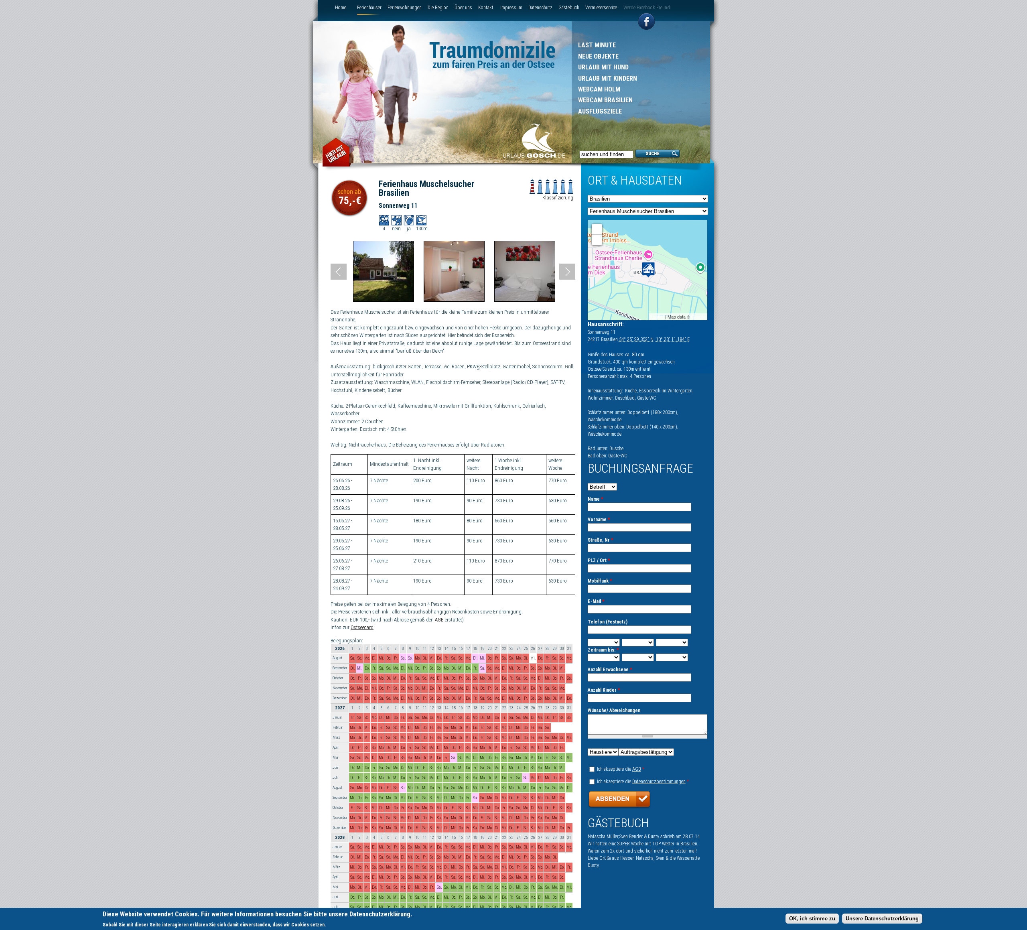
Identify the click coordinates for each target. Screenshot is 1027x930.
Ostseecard (362, 627)
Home (340, 7)
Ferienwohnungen (405, 7)
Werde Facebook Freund (646, 7)
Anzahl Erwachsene (610, 669)
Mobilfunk (600, 581)
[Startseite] (534, 142)
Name (595, 499)
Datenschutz (540, 7)
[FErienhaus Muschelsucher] (383, 300)
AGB (439, 620)
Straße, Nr (600, 540)
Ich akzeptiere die (620, 769)
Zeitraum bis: (603, 650)
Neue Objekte (598, 56)
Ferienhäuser (369, 7)
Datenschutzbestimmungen (659, 781)
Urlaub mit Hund (603, 67)
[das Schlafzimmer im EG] (454, 300)
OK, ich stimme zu (812, 918)
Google (698, 316)
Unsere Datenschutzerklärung (882, 918)
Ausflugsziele (600, 111)
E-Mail (596, 601)
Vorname (599, 519)
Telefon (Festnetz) (607, 622)
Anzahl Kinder (604, 690)
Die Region (438, 7)
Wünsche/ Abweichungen (614, 710)
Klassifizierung (557, 198)
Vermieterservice (601, 7)
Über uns (463, 7)
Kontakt (485, 7)
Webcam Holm (599, 89)
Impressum (511, 7)
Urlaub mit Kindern (607, 78)
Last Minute (597, 45)
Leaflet (657, 316)
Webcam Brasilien (605, 100)
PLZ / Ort (599, 560)
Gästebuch (568, 7)
